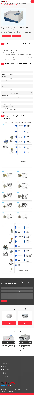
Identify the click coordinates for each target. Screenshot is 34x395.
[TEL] (17, 394)
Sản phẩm (6, 3)
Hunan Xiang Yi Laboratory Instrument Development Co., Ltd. (14, 389)
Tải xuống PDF (16, 36)
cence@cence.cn (5, 376)
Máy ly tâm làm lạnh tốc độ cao (21, 3)
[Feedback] (28, 394)
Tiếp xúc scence (6, 36)
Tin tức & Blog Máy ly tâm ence (17, 332)
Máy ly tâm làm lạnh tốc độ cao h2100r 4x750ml (11, 4)
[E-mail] (5, 394)
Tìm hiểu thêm (5, 349)
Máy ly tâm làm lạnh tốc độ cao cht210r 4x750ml (25, 322)
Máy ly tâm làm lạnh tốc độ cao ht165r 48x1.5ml (9, 322)
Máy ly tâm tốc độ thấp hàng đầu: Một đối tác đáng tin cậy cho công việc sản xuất (24, 347)
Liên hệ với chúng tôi (5, 369)
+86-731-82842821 (5, 373)
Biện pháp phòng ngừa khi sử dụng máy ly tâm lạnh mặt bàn (8, 346)
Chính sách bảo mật (10, 391)
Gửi (4, 300)
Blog (14, 342)
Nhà (3, 3)
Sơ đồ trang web (3, 391)
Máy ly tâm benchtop (13, 3)
